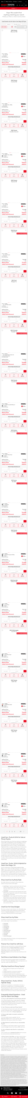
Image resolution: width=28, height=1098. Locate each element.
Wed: (7, 1)
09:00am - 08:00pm (13, 1)
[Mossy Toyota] (7, 5)
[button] (17, 5)
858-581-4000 (21, 1)
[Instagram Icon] (20, 1093)
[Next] (23, 831)
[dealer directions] (2, 1089)
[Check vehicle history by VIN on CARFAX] (23, 54)
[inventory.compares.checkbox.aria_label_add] (2, 30)
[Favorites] (19, 5)
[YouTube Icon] (16, 1093)
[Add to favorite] (25, 30)
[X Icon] (8, 1093)
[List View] (15, 27)
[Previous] (4, 831)
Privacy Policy (23, 1087)
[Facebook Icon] (12, 1093)
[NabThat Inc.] (25, 1090)
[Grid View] (12, 27)
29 (20, 831)
